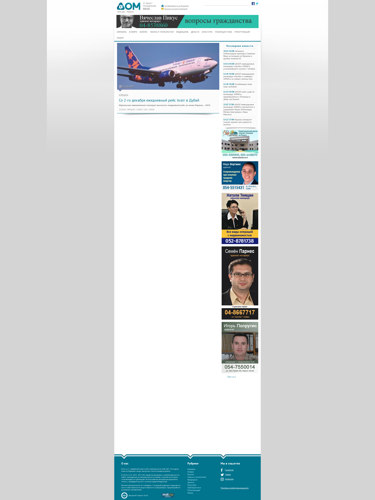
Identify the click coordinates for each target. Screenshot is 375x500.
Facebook (229, 470)
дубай (139, 109)
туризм (122, 109)
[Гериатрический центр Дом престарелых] (240, 158)
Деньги (195, 31)
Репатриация (242, 31)
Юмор (120, 37)
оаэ (145, 109)
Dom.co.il (231, 377)
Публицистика (223, 31)
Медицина (182, 31)
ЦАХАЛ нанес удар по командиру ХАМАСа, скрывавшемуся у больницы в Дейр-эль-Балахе (239, 95)
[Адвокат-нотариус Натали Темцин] (240, 243)
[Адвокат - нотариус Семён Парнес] (240, 319)
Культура (207, 31)
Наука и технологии (162, 31)
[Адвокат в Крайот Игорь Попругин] (240, 372)
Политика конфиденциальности (235, 488)
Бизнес (144, 31)
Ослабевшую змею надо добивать (237, 85)
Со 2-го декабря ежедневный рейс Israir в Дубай (159, 100)
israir (151, 109)
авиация (131, 109)
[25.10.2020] (168, 91)
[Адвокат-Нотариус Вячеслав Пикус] (187, 28)
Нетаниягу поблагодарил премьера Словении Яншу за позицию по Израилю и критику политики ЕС (239, 55)
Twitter (228, 474)
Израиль (122, 31)
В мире (133, 31)
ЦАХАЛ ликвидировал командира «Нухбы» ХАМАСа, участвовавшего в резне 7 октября (239, 66)
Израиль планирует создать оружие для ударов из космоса (237, 122)
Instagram (229, 479)
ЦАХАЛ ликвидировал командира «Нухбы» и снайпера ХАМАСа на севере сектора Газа (238, 76)
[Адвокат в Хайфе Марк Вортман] (240, 190)
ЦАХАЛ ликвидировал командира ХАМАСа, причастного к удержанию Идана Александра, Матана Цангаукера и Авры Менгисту (239, 109)
